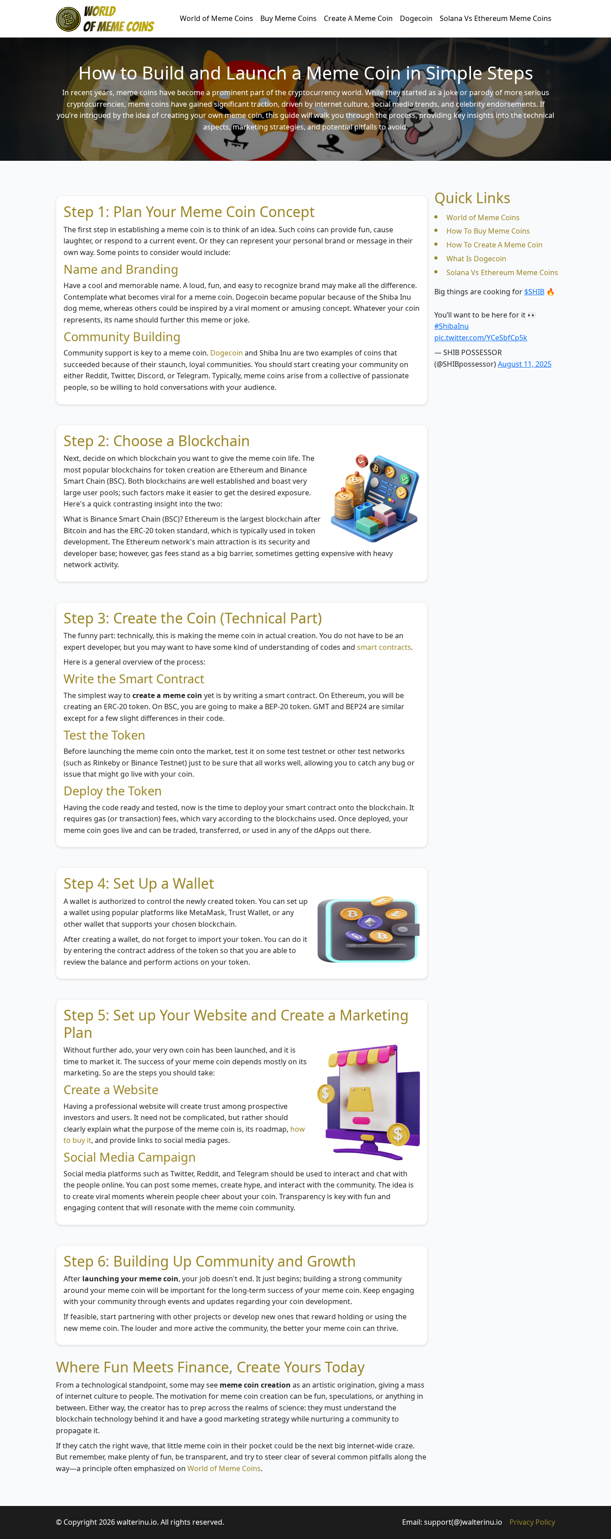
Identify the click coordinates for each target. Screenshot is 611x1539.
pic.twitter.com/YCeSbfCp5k (480, 338)
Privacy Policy (532, 1522)
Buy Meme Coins (288, 18)
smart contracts (384, 647)
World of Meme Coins (216, 18)
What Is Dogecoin (476, 258)
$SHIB (534, 292)
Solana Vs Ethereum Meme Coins (496, 18)
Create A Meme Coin (358, 18)
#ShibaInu (451, 326)
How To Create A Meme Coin (494, 245)
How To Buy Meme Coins (488, 231)
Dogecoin (416, 18)
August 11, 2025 (525, 364)
